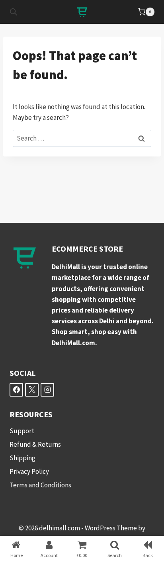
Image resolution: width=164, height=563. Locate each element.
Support (22, 430)
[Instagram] (47, 390)
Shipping (22, 458)
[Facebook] (16, 390)
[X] (32, 390)
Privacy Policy (29, 471)
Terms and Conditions (40, 485)
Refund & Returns (35, 444)
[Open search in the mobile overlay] (14, 12)
